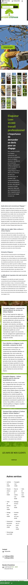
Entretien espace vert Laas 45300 (16, 515)
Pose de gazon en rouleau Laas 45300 (16, 493)
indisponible (7, 1)
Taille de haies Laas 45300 (22, 492)
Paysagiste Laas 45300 (16, 484)
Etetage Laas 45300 (8, 514)
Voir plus (14, 460)
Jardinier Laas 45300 (9, 484)
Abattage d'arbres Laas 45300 (16, 504)
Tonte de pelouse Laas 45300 (8, 505)
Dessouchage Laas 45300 (10, 533)
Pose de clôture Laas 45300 (8, 491)
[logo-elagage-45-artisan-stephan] (9, 13)
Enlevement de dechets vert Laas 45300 (9, 524)
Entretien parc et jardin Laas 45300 (18, 525)
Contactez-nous (8, 47)
